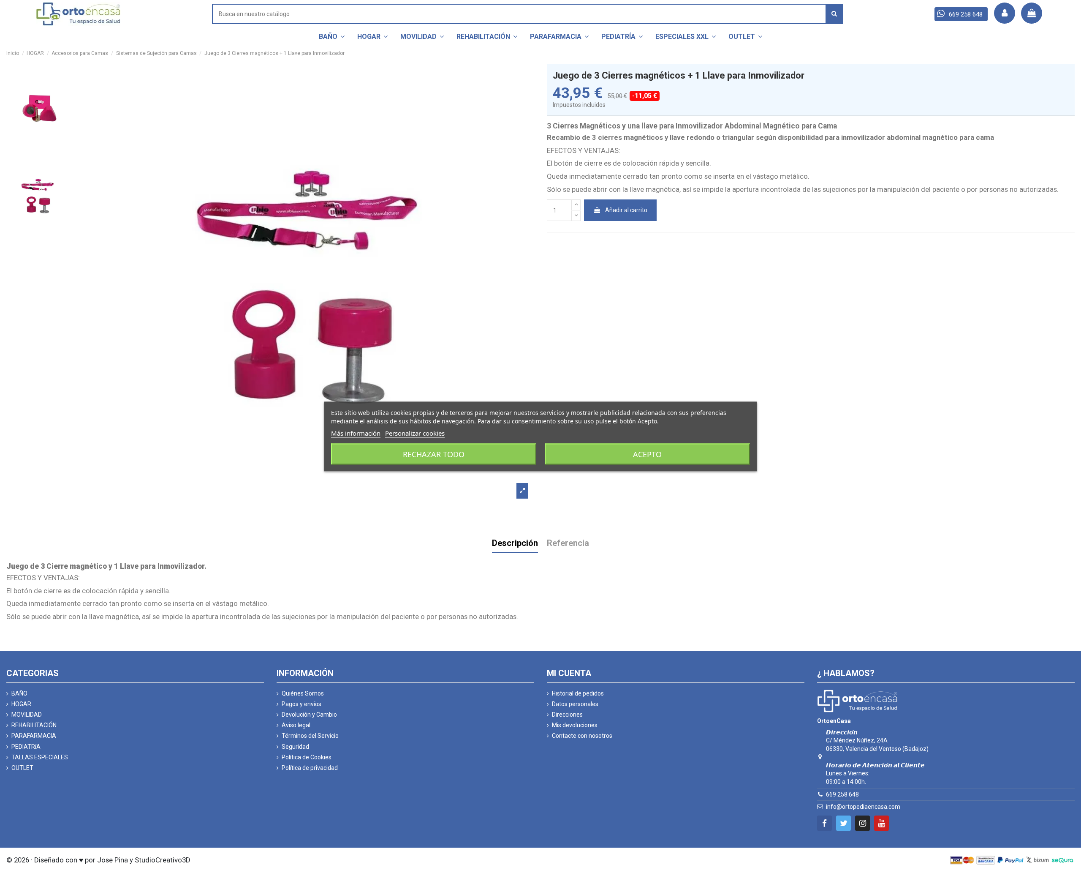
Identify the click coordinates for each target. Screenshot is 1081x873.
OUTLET (22, 767)
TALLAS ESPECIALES (39, 757)
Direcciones (567, 714)
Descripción (515, 543)
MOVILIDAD (26, 714)
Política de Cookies (306, 757)
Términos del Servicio (310, 735)
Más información (355, 433)
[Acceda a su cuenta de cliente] (1004, 13)
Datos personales (575, 704)
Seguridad (295, 746)
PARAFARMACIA (33, 735)
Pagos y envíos (301, 704)
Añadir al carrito (626, 210)
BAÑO (19, 693)
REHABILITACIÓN (34, 725)
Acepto (647, 454)
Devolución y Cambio (309, 714)
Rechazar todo (433, 454)
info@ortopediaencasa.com (863, 806)
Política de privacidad (310, 767)
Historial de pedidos (578, 693)
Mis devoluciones (575, 725)
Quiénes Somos (303, 693)
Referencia (568, 543)
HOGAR (21, 704)
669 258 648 (842, 794)
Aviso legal (296, 725)
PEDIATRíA (26, 746)
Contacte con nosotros (582, 735)
